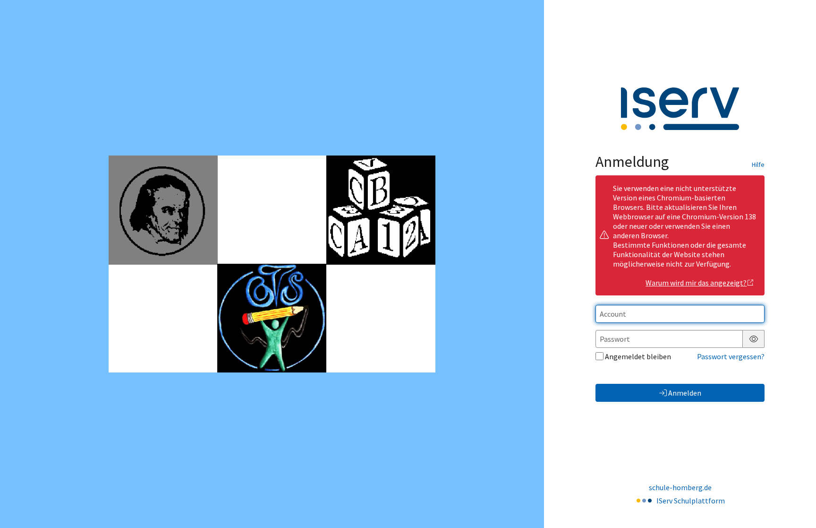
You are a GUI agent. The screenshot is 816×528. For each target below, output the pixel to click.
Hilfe (758, 164)
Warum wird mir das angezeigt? (696, 282)
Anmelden (684, 393)
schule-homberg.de (680, 487)
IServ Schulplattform (690, 500)
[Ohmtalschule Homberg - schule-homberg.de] (272, 264)
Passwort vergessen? (731, 356)
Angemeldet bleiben (638, 356)
